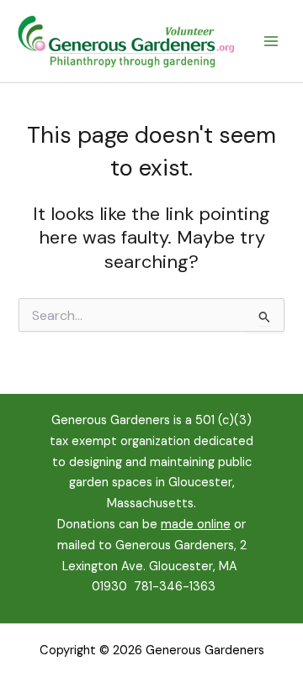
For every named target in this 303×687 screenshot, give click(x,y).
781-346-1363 (174, 587)
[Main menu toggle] (271, 41)
